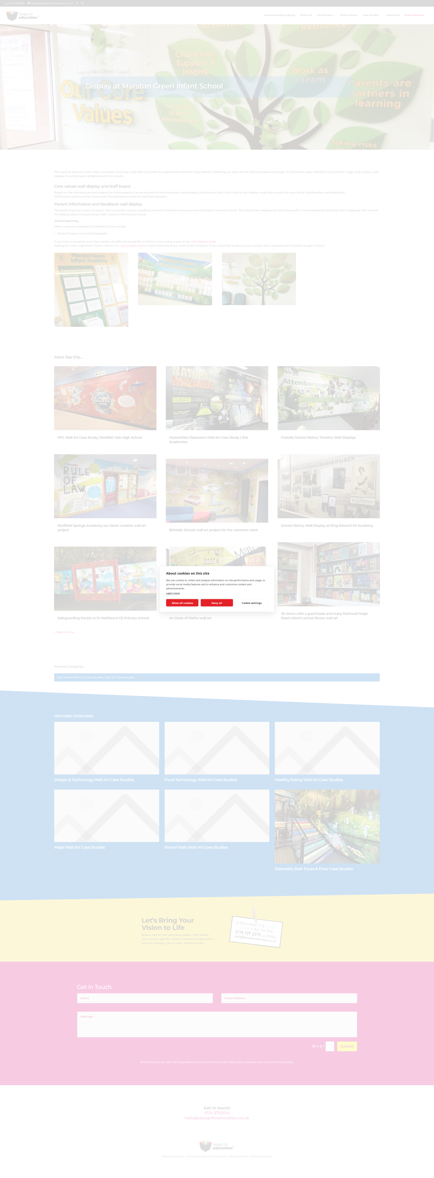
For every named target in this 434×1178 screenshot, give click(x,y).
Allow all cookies (182, 602)
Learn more (173, 593)
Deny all (217, 602)
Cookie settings (252, 602)
